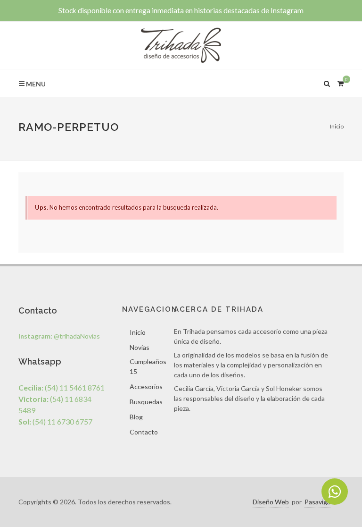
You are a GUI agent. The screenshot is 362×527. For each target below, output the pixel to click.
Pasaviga (317, 502)
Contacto (144, 432)
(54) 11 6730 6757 (55, 421)
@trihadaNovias (59, 336)
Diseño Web (271, 502)
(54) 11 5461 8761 (61, 387)
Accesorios (146, 386)
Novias (139, 347)
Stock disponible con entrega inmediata (181, 10)
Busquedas (146, 402)
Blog (136, 417)
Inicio (337, 126)
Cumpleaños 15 (148, 366)
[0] (340, 82)
